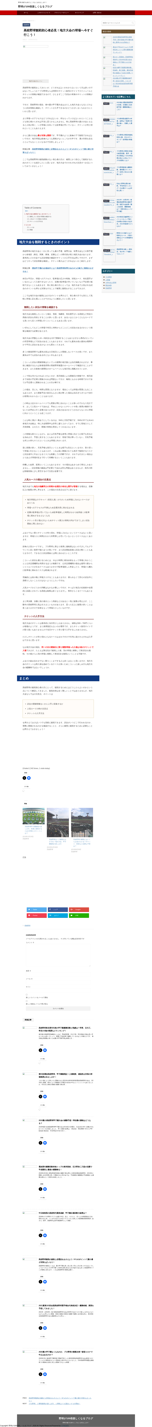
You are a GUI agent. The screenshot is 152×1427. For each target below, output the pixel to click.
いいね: (32, 227)
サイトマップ (79, 12)
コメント (30, 942)
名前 (28, 971)
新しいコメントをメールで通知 (37, 997)
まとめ (28, 225)
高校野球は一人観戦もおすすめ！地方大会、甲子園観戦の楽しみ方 (57, 842)
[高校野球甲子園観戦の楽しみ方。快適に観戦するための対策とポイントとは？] (34, 816)
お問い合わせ (97, 12)
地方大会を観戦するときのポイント (38, 214)
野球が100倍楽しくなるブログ (35, 6)
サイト (28, 987)
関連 (31, 230)
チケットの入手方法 (36, 221)
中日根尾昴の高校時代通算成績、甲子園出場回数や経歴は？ (63, 1213)
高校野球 (27, 925)
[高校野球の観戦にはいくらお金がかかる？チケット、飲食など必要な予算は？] (82, 822)
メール (29, 979)
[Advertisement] (58, 187)
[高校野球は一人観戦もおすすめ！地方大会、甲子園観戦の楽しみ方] (58, 822)
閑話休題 (108, 285)
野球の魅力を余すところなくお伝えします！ (76, 1422)
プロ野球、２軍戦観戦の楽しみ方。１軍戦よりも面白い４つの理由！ (54, 1404)
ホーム (26, 12)
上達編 (107, 280)
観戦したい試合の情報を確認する (40, 216)
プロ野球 (108, 277)
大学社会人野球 (110, 282)
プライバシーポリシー (61, 12)
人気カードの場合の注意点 (38, 219)
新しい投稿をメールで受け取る (37, 1004)
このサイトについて (43, 12)
